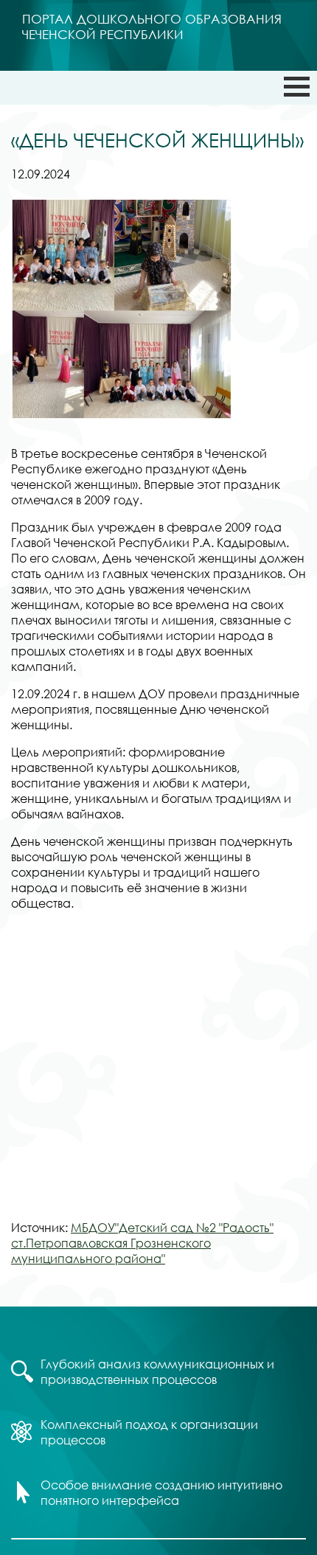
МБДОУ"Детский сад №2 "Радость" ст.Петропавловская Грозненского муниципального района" (142, 1243)
